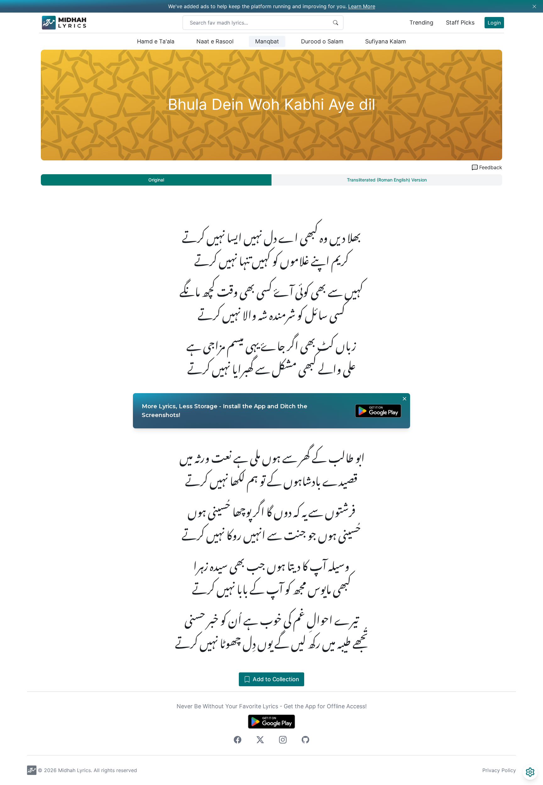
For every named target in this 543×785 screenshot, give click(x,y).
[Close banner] (404, 398)
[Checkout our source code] (305, 741)
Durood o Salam (322, 41)
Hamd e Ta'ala (155, 41)
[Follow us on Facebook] (237, 741)
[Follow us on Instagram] (283, 741)
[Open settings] (530, 772)
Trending (421, 22)
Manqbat (267, 41)
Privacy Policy (499, 770)
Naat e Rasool (214, 41)
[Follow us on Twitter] (260, 741)
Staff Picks (460, 22)
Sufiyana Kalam (385, 41)
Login (494, 22)
